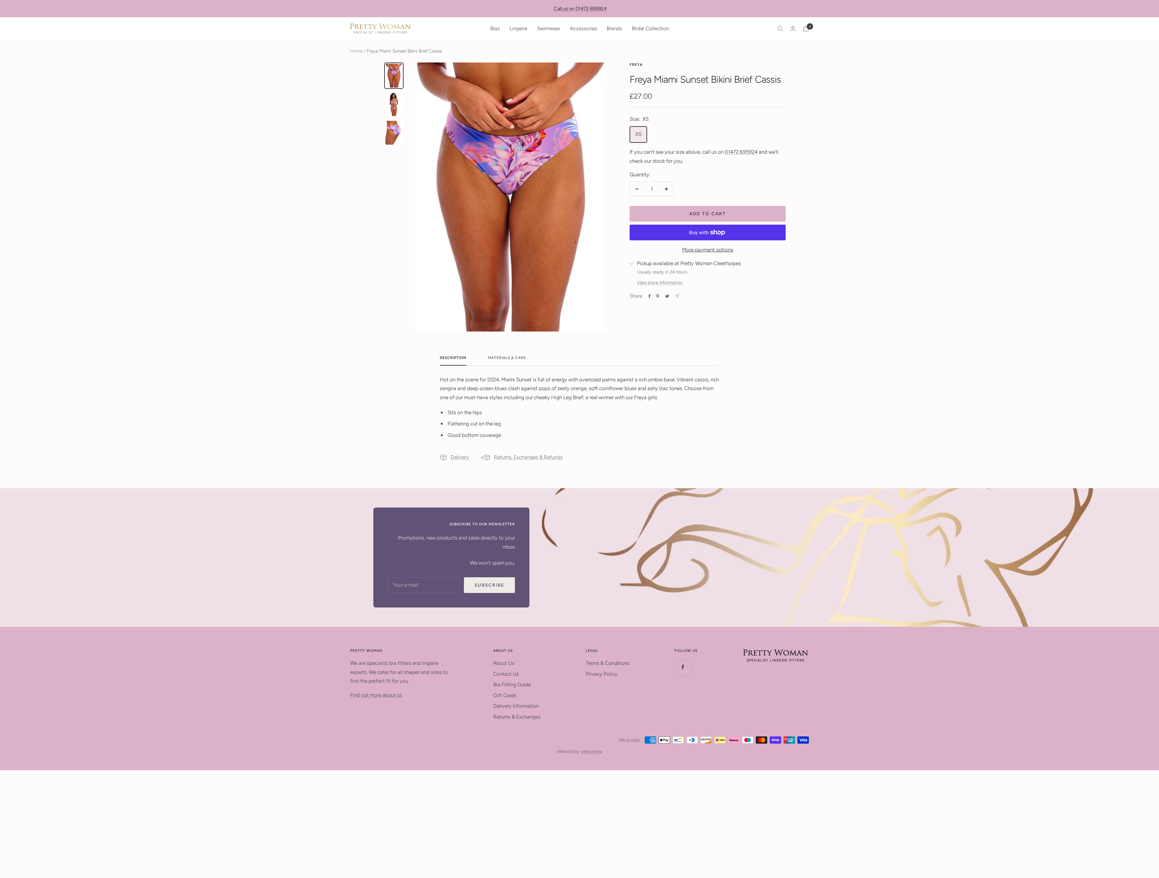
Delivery (460, 457)
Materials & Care (507, 358)
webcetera (591, 751)
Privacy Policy (602, 674)
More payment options (707, 250)
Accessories (583, 28)
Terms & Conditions (608, 663)
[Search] (780, 28)
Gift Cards (504, 695)
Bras (495, 28)
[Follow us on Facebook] (683, 667)
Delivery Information (516, 706)
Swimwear (548, 28)
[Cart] (806, 28)
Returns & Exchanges (517, 717)
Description (453, 358)
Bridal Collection (650, 28)
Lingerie (518, 28)
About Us (503, 663)
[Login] (793, 28)
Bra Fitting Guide (512, 684)
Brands (614, 28)
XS (638, 134)
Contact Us (506, 674)
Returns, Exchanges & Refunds (528, 457)
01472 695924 (741, 152)
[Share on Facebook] (649, 296)
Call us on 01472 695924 (580, 8)
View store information (660, 282)
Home (356, 51)
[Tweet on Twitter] (667, 296)
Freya (636, 64)
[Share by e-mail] (677, 296)
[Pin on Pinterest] (657, 296)
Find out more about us (376, 695)
